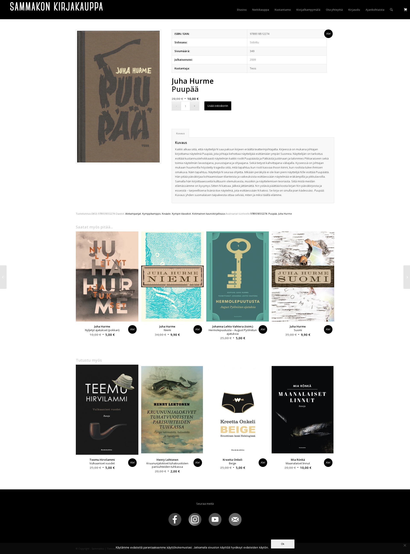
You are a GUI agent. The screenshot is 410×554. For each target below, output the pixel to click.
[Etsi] (391, 9)
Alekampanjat (133, 213)
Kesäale (166, 213)
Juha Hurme (285, 213)
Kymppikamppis (151, 213)
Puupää (272, 213)
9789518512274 (258, 213)
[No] (405, 545)
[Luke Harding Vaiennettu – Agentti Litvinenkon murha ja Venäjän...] (3, 277)
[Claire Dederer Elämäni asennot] (406, 277)
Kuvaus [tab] (180, 133)
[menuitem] (241, 9)
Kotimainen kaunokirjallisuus (208, 213)
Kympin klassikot (181, 213)
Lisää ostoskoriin (218, 106)
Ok (282, 543)
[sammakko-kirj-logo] (56, 9)
